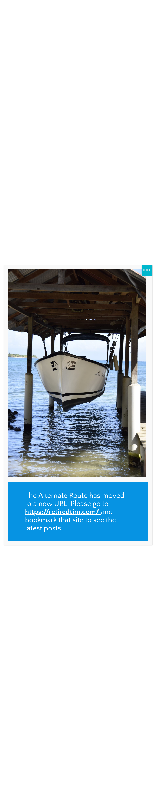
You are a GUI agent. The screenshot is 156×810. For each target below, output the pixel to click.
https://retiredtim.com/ (62, 512)
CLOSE (147, 270)
